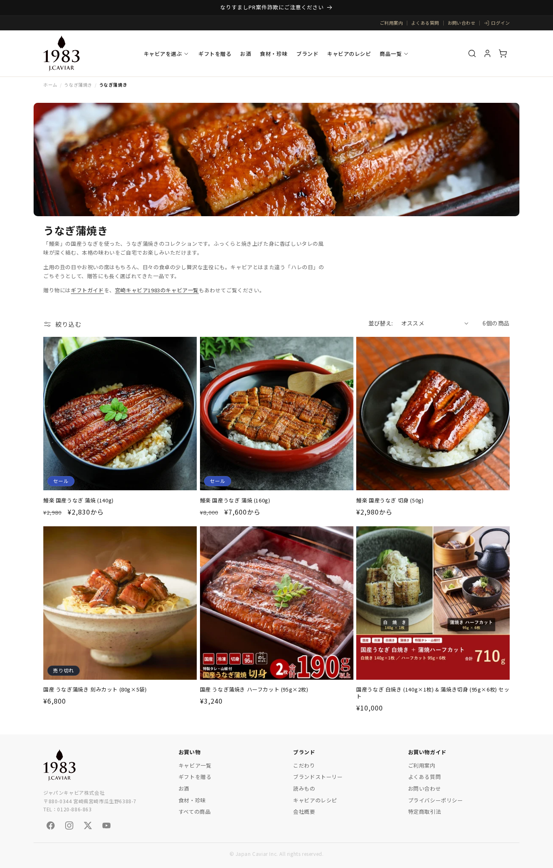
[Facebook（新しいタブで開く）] (50, 825)
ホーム (50, 84)
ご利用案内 (391, 22)
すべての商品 (195, 811)
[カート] (503, 53)
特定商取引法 (424, 811)
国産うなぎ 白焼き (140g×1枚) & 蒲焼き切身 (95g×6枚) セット (432, 693)
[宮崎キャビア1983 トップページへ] (59, 765)
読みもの (304, 788)
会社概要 (304, 811)
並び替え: (380, 323)
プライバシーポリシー (435, 800)
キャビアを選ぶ (163, 53)
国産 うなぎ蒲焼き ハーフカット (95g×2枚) (254, 690)
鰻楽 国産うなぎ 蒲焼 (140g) (78, 500)
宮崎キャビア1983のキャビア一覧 (157, 290)
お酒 (245, 53)
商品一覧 (391, 53)
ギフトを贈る (214, 53)
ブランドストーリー (317, 777)
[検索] (472, 53)
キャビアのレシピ (349, 53)
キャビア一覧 (195, 765)
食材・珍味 (273, 53)
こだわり (304, 765)
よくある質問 (425, 22)
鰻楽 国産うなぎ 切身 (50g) (389, 500)
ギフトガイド (87, 290)
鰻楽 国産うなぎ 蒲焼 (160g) (235, 500)
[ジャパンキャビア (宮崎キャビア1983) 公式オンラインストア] (61, 53)
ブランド (307, 53)
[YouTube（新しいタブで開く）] (106, 825)
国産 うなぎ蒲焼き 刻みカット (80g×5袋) (95, 690)
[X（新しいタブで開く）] (88, 825)
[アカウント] (487, 53)
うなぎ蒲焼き (78, 84)
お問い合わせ (462, 22)
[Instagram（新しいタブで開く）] (69, 825)
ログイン (500, 22)
